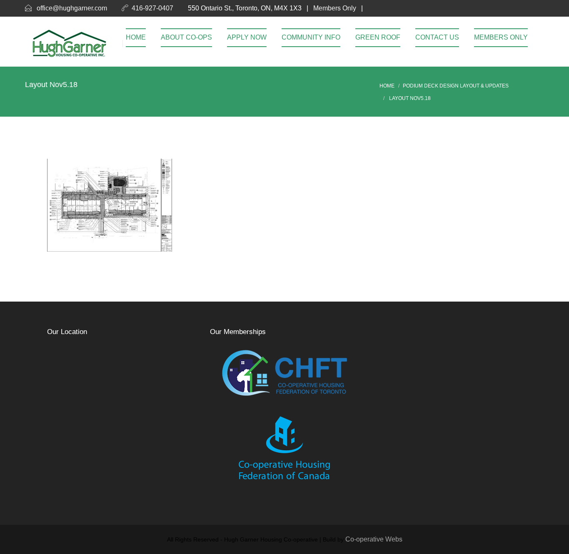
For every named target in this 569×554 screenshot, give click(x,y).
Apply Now (247, 37)
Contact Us (437, 37)
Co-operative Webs (373, 539)
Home (136, 37)
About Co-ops (186, 37)
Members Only (334, 8)
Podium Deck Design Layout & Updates (456, 86)
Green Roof (377, 37)
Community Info (311, 37)
